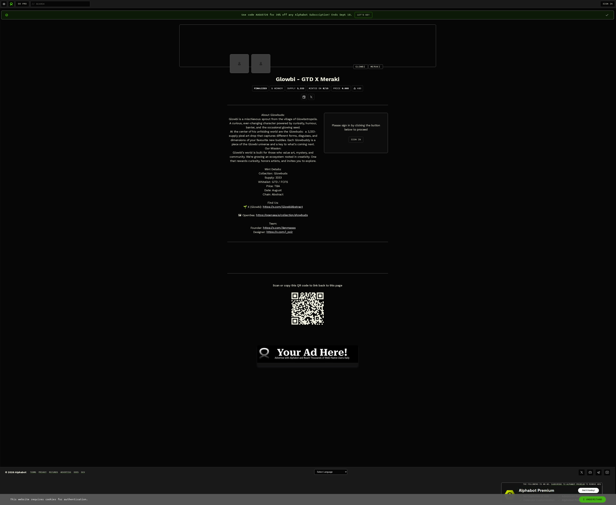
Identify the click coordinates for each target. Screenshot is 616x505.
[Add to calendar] (304, 97)
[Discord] (590, 472)
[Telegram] (599, 472)
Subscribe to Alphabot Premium (568, 484)
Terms (33, 472)
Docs (76, 472)
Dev (83, 472)
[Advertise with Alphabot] (307, 353)
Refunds (53, 472)
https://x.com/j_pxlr (279, 231)
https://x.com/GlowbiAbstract (283, 206)
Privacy (43, 472)
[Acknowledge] (607, 15)
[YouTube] (607, 472)
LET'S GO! (363, 14)
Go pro (22, 3)
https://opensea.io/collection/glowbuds (282, 215)
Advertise (65, 472)
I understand (592, 499)
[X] (311, 97)
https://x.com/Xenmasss (279, 227)
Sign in (607, 3)
